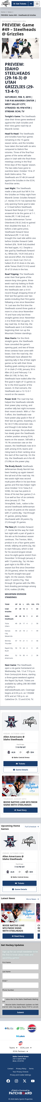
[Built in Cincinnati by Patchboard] (20, 1092)
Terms (31, 1068)
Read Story (22, 810)
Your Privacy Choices (20, 1072)
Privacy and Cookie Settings (20, 1075)
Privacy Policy (21, 1068)
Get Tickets (21, 3)
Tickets (22, 763)
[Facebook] (8, 1081)
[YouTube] (33, 1081)
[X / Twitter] (24, 1081)
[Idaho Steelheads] (5, 3)
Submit (20, 1012)
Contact (10, 1068)
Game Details (22, 769)
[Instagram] (16, 1081)
